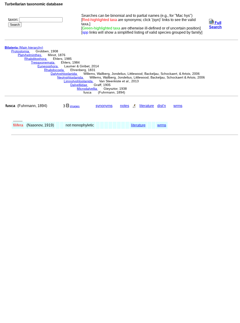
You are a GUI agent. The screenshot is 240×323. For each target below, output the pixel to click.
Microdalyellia (87, 88)
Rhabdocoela (54, 70)
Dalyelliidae (79, 85)
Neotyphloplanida (70, 77)
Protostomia (20, 51)
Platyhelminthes (30, 55)
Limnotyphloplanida (79, 81)
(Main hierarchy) (24, 47)
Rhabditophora (35, 59)
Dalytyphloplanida (64, 73)
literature (146, 106)
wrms (177, 106)
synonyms (104, 106)
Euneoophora (48, 66)
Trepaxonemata (43, 62)
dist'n (161, 106)
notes (124, 106)
